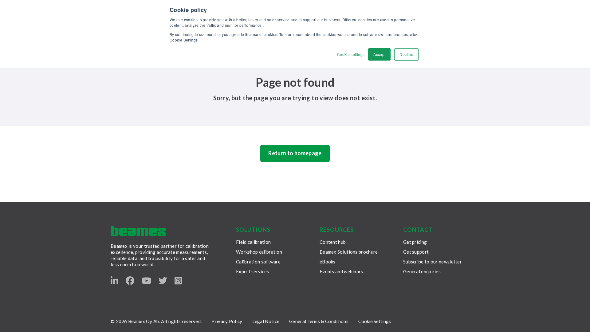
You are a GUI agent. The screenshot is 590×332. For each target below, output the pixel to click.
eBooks (328, 261)
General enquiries (422, 271)
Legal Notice (266, 321)
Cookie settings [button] (350, 54)
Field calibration (253, 242)
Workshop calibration (259, 252)
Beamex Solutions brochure (349, 252)
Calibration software (258, 261)
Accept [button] (379, 54)
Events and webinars (341, 271)
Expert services (252, 271)
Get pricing (415, 242)
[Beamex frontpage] (138, 231)
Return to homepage (294, 153)
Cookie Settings (374, 321)
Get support (416, 252)
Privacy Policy (226, 321)
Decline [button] (406, 54)
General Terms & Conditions (318, 321)
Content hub (333, 242)
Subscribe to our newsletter (432, 261)
